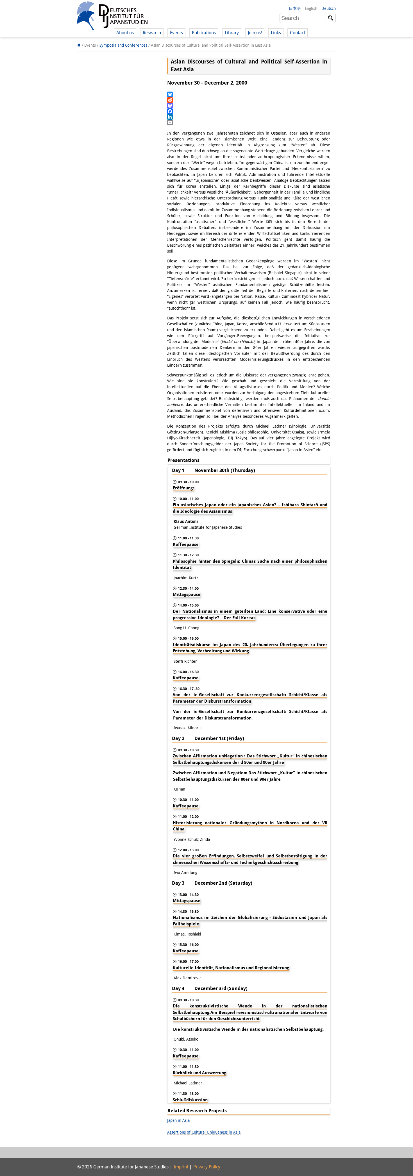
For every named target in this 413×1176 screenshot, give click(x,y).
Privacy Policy (206, 1167)
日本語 (295, 8)
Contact (297, 32)
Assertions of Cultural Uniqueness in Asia (203, 1132)
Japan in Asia (178, 1120)
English (311, 8)
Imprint (181, 1167)
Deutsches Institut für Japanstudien (112, 16)
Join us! (255, 32)
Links (276, 32)
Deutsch (328, 8)
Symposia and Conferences (123, 45)
